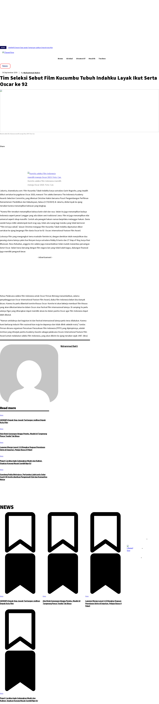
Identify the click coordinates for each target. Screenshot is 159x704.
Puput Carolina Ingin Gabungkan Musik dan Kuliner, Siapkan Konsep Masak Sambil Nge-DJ (21, 462)
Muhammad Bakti (32, 73)
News (5, 65)
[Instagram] (21, 52)
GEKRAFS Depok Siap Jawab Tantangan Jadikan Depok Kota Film (30, 47)
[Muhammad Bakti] (29, 373)
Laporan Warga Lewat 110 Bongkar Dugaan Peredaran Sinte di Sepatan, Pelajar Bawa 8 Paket (22, 448)
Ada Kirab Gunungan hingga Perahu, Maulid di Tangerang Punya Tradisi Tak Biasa (23, 435)
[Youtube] (27, 52)
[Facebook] (18, 52)
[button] (34, 52)
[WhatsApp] (4, 168)
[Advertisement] (45, 275)
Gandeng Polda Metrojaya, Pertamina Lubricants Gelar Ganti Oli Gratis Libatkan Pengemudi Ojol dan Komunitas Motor (23, 477)
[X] (24, 52)
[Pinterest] (4, 163)
